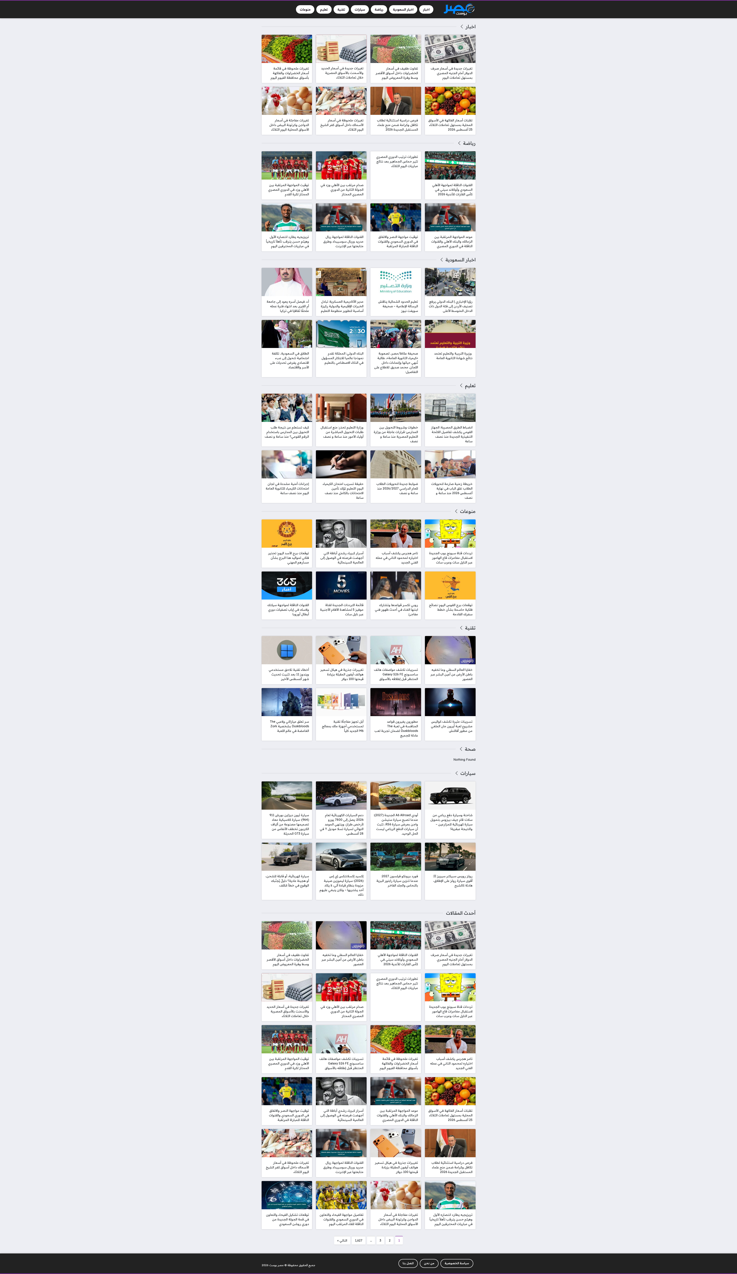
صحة (470, 749)
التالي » (342, 1240)
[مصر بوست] (459, 9)
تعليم (470, 385)
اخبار (470, 26)
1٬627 (358, 1240)
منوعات (467, 511)
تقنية (470, 628)
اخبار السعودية (460, 260)
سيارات (467, 773)
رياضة (469, 143)
